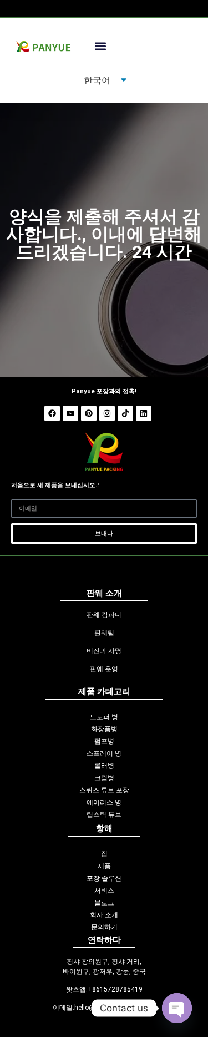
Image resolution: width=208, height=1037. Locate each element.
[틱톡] (125, 413)
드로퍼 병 (104, 717)
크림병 (104, 778)
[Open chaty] (177, 1008)
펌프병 (104, 741)
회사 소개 (104, 915)
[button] (100, 46)
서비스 (104, 890)
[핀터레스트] (89, 413)
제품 (104, 866)
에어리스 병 (104, 802)
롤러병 (104, 766)
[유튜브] (70, 413)
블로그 (104, 903)
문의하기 (104, 927)
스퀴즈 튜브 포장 (104, 790)
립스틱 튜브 (104, 814)
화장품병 (104, 729)
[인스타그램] (107, 413)
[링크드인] (143, 413)
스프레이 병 (104, 753)
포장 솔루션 (104, 878)
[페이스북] (52, 413)
